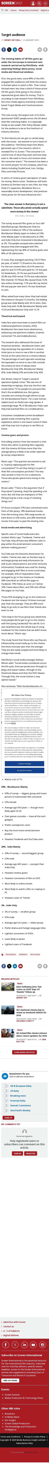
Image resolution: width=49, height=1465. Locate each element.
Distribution (11, 954)
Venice (13, 10)
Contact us (8, 1326)
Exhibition (23, 954)
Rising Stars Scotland (28, 10)
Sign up (8, 1117)
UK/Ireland (35, 954)
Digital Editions (11, 1335)
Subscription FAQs (24, 1443)
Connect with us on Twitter (15, 1344)
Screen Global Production (17, 1423)
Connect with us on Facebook (5, 1345)
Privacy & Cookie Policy (34, 1436)
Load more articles (24, 1052)
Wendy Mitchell (12, 40)
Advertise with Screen (14, 1322)
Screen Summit (12, 1394)
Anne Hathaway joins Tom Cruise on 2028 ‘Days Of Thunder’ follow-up (29, 989)
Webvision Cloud (31, 1452)
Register (30, 1153)
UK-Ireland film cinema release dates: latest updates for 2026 (31, 1034)
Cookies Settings (24, 764)
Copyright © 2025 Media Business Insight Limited (22, 1440)
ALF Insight (10, 1420)
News (19, 983)
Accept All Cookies (24, 770)
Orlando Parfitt (25, 1021)
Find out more (10, 1380)
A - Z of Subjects (11, 1331)
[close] (26, 47)
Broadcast (10, 1413)
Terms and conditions (10, 1436)
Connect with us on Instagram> (42, 1345)
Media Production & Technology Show (24, 1398)
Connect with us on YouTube (33, 1345)
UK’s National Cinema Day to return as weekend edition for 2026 (31, 1013)
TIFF (6, 10)
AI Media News (12, 1417)
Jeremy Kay (21, 997)
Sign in (13, 44)
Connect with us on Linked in (24, 1345)
